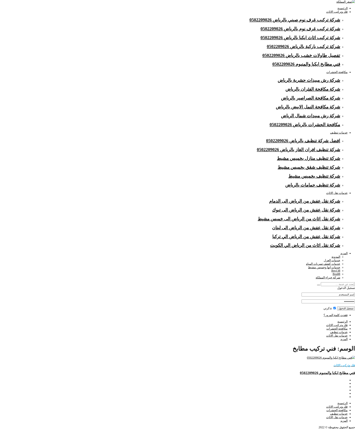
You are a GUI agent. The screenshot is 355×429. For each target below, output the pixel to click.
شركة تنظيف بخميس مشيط (314, 176)
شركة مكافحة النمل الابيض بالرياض (308, 106)
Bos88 (336, 274)
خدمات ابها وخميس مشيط (324, 267)
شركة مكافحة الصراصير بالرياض (310, 97)
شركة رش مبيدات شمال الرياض (310, 115)
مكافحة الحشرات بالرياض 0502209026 (305, 124)
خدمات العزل (332, 260)
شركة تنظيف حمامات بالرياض (312, 184)
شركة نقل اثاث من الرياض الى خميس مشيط (299, 218)
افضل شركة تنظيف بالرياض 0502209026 (303, 140)
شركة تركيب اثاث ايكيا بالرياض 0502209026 (300, 37)
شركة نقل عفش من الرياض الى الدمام (304, 201)
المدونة (336, 256)
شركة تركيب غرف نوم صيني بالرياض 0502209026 (294, 19)
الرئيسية (342, 8)
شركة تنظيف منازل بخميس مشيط (308, 158)
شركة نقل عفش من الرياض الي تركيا (306, 236)
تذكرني (328, 308)
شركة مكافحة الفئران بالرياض (312, 89)
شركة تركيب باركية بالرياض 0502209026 (303, 46)
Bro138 (335, 270)
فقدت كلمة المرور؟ (336, 315)
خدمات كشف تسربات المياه (323, 263)
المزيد (344, 253)
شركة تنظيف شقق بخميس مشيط (309, 167)
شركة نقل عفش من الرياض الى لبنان (306, 227)
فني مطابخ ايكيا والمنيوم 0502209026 (306, 64)
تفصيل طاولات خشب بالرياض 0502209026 (301, 55)
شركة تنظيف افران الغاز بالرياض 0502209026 (298, 149)
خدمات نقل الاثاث (337, 193)
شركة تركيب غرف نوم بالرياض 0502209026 (300, 28)
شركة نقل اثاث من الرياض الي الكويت (305, 245)
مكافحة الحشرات (337, 72)
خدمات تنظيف (339, 132)
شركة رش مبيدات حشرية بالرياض (309, 80)
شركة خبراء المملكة (328, 277)
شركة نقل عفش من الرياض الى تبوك (306, 209)
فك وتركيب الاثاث (337, 11)
